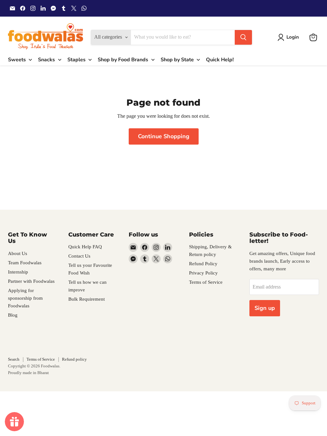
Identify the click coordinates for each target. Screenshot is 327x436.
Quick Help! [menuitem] (220, 59)
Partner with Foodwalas (31, 281)
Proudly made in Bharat (28, 372)
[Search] (243, 37)
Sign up (265, 308)
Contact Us (79, 256)
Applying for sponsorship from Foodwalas (25, 298)
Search (13, 359)
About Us (17, 253)
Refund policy (74, 359)
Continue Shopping (163, 136)
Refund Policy (203, 263)
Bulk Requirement (86, 299)
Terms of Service (206, 282)
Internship (18, 271)
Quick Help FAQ (85, 246)
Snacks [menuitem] (46, 59)
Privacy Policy (203, 272)
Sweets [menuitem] (17, 59)
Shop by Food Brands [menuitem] (123, 59)
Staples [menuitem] (76, 59)
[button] (289, 37)
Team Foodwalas (25, 262)
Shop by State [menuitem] (177, 59)
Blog (13, 315)
